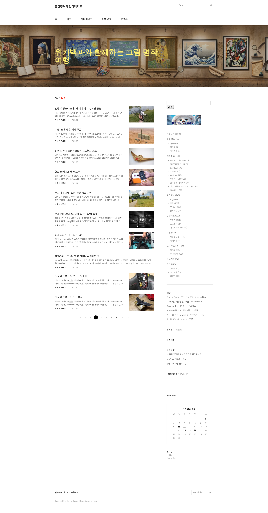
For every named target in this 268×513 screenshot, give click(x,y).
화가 (174, 143)
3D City (175, 206)
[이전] (80, 317)
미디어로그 (86, 19)
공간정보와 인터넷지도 (68, 6)
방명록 (124, 19)
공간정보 (173, 195)
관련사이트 (198, 492)
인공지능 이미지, (174, 314)
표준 (174, 199)
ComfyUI (176, 167)
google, (184, 319)
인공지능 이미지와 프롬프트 (66, 492)
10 (179, 426)
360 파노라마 (177, 237)
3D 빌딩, (190, 297)
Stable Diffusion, (174, 310)
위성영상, (180, 301)
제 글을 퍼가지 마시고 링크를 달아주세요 (184, 354)
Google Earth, (173, 297)
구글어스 (173, 215)
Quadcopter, (173, 305)
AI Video (176, 175)
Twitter (184, 373)
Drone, (185, 314)
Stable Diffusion (179, 160)
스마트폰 (175, 272)
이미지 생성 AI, (173, 319)
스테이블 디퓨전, (197, 314)
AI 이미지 (173, 155)
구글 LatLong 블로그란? (177, 363)
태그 (69, 19)
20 (195, 430)
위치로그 (106, 19)
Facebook (172, 373)
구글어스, (192, 305)
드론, (191, 319)
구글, (187, 301)
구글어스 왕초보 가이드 (176, 358)
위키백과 (175, 150)
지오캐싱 (173, 258)
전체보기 (174, 133)
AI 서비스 (176, 190)
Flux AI (175, 171)
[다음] (128, 317)
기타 (171, 264)
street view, (196, 301)
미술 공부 (173, 139)
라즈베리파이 (177, 250)
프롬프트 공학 (178, 178)
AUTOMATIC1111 (179, 164)
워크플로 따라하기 (180, 182)
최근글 (170, 330)
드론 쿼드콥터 (60, 120)
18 (184, 430)
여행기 (175, 276)
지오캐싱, (187, 310)
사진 (171, 232)
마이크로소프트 (178, 227)
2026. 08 (190, 409)
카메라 (175, 240)
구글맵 (175, 220)
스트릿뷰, (171, 301)
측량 (174, 203)
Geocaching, (201, 297)
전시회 (174, 147)
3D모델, (195, 310)
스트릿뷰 (175, 223)
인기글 (179, 330)
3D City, (183, 305)
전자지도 (175, 210)
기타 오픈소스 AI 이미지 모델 (184, 186)
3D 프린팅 (176, 253)
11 (184, 426)
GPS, (183, 297)
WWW (174, 268)
